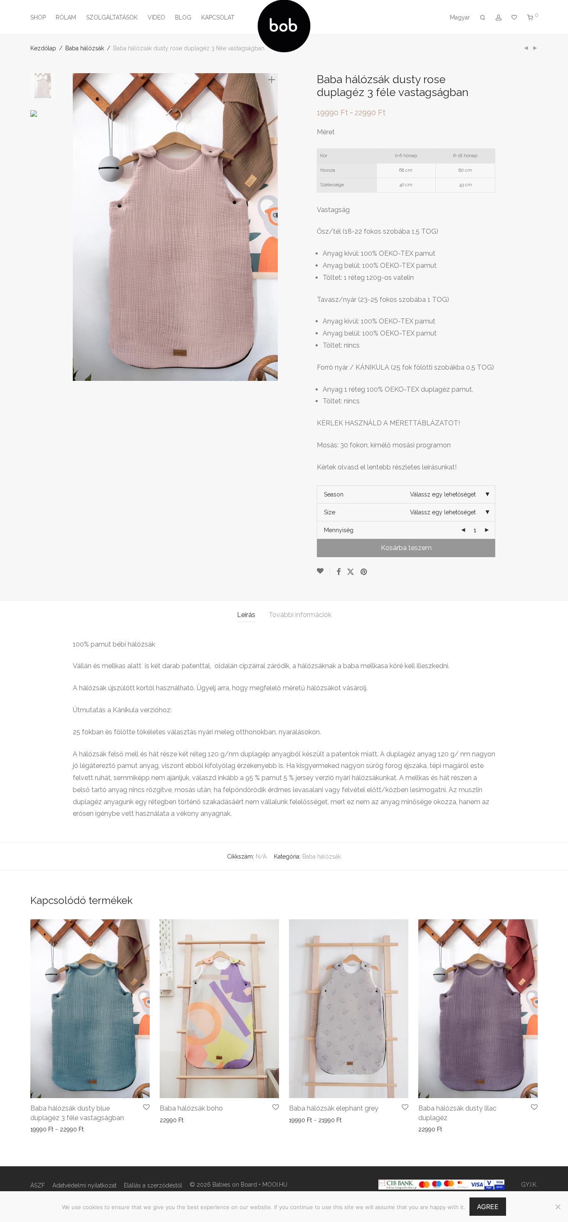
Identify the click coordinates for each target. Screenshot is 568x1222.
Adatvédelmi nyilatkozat (84, 1185)
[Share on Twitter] (350, 572)
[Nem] (557, 1206)
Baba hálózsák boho (191, 1108)
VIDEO (156, 17)
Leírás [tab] (246, 615)
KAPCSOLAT (218, 17)
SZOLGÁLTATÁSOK (112, 17)
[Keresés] (483, 17)
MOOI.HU (274, 1184)
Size (329, 512)
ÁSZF (37, 1185)
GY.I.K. (529, 1184)
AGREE (488, 1206)
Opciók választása (52, 1129)
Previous (78, 227)
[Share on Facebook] (338, 572)
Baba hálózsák (84, 48)
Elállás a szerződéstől (153, 1185)
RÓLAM (66, 17)
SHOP (38, 17)
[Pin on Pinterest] (364, 572)
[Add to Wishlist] (323, 571)
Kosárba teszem (406, 548)
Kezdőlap (43, 48)
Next (273, 227)
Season (333, 494)
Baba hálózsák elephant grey (333, 1108)
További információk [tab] (300, 615)
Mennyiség (338, 530)
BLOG (183, 17)
